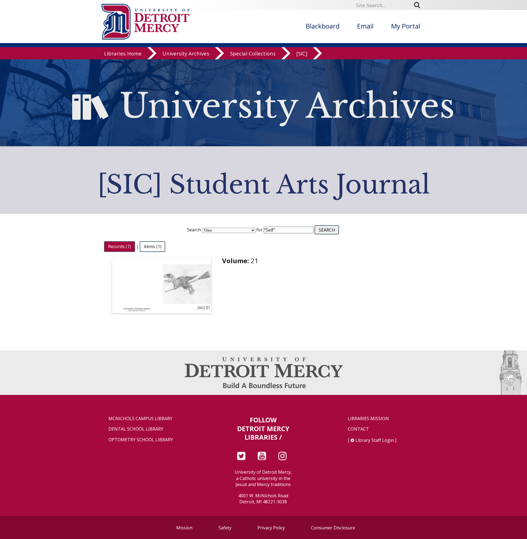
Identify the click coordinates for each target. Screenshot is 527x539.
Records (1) (119, 246)
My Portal (405, 25)
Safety (224, 528)
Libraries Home (123, 53)
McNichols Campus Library (140, 418)
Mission (184, 528)
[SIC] (301, 53)
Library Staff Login (374, 440)
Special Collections (253, 53)
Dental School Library (135, 429)
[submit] (418, 5)
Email (365, 25)
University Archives (185, 53)
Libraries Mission (368, 418)
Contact (358, 429)
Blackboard (323, 25)
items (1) (152, 246)
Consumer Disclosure (333, 528)
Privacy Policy (271, 528)
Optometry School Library (140, 439)
